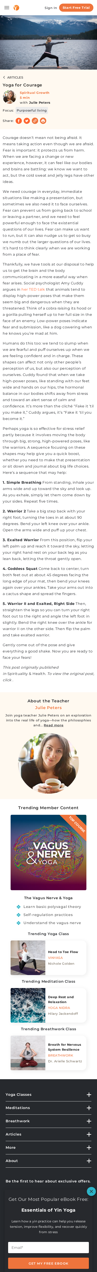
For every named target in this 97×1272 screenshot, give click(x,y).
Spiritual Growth (35, 93)
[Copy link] (35, 121)
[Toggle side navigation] (7, 7)
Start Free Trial (76, 8)
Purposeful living (32, 110)
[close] (91, 1191)
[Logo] (16, 8)
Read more (53, 725)
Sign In (51, 8)
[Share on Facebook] (19, 121)
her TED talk (33, 289)
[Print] (43, 121)
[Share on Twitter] (27, 121)
